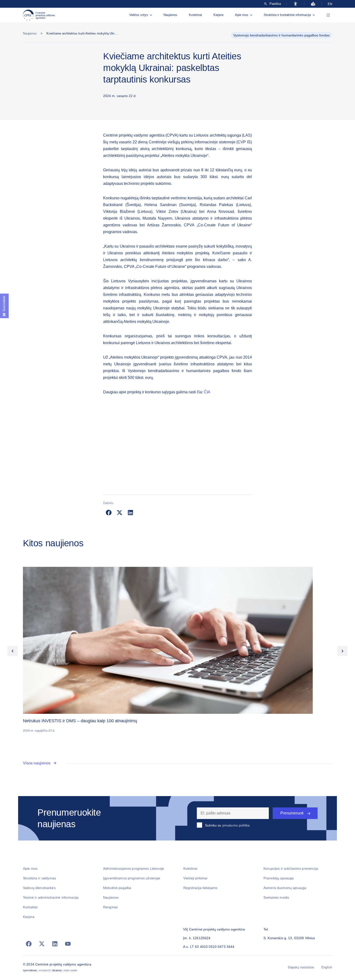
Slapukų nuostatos (301, 967)
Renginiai (110, 907)
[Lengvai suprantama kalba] (313, 4)
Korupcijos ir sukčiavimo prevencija (290, 868)
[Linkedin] (55, 944)
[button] (108, 512)
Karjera (218, 15)
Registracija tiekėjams (200, 888)
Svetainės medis (276, 897)
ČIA (207, 392)
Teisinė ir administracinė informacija (50, 897)
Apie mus (241, 15)
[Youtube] (68, 944)
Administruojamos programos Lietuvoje (133, 868)
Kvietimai (195, 15)
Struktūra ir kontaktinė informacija (287, 15)
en (330, 4)
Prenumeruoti (292, 813)
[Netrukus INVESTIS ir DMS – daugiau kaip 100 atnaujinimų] (177, 640)
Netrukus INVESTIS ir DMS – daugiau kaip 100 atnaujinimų (80, 720)
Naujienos (170, 15)
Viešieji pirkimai (195, 878)
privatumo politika (236, 825)
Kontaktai (30, 907)
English (326, 967)
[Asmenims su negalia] (295, 4)
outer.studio (71, 970)
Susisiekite (4, 304)
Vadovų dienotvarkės (39, 888)
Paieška (275, 4)
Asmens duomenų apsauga (284, 888)
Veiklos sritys (138, 15)
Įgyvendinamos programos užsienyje (131, 878)
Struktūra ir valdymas (39, 878)
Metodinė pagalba (117, 888)
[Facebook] (29, 944)
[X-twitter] (42, 944)
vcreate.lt (44, 970)
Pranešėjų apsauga (278, 878)
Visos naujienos (36, 763)
